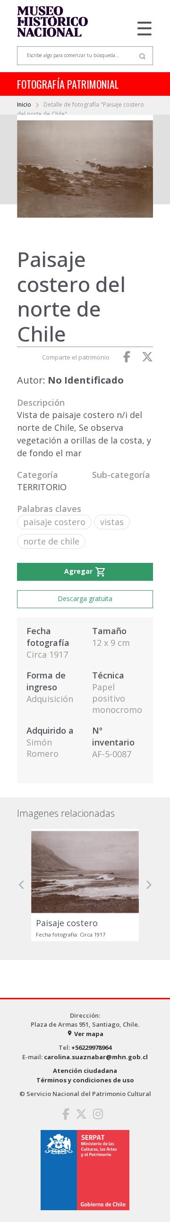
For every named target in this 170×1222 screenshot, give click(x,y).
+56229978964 (91, 1047)
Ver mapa (85, 1033)
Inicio (25, 104)
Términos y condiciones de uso (85, 1080)
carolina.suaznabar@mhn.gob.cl (96, 1057)
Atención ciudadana (85, 1070)
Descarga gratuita (85, 598)
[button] (21, 885)
